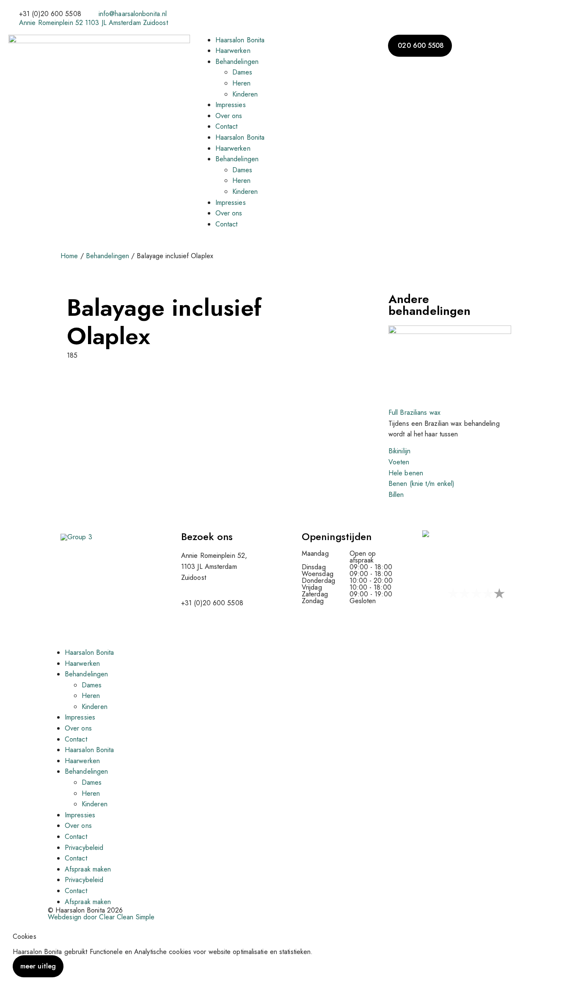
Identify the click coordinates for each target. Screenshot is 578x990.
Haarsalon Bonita (240, 40)
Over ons (228, 116)
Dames (242, 72)
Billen (396, 494)
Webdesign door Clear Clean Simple (101, 917)
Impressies (230, 105)
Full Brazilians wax (414, 412)
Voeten (399, 462)
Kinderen (245, 94)
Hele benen (405, 473)
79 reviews (440, 612)
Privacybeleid (84, 847)
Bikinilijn (399, 451)
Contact (226, 126)
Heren (241, 83)
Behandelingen (237, 61)
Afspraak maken (88, 869)
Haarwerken (232, 50)
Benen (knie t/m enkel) (421, 483)
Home (69, 256)
